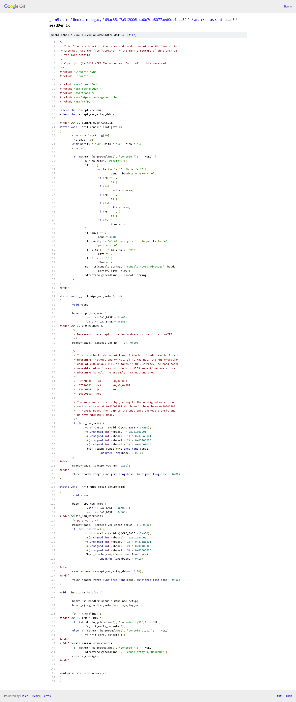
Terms (46, 696)
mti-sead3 (226, 19)
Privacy (35, 696)
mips (209, 19)
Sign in (288, 6)
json (289, 696)
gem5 (54, 19)
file (132, 35)
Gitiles (24, 696)
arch (198, 19)
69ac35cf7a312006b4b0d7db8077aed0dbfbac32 (145, 19)
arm (65, 19)
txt (279, 696)
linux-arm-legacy (87, 19)
